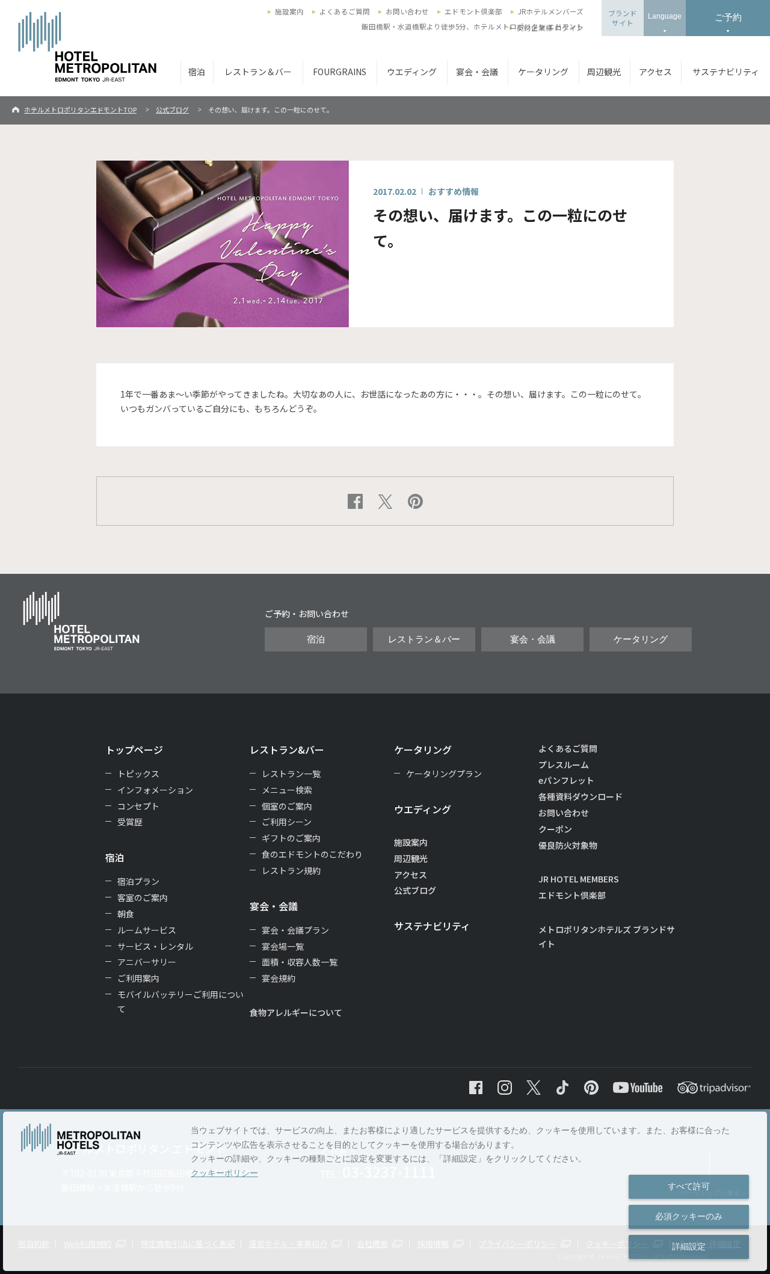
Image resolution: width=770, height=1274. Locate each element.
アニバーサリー (146, 962)
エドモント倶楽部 (473, 11)
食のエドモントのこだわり (312, 854)
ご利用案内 (138, 978)
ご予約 (728, 17)
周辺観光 (604, 72)
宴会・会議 (477, 72)
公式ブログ (172, 109)
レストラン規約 (291, 870)
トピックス (138, 774)
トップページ (134, 749)
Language (665, 16)
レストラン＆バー (258, 72)
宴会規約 (278, 978)
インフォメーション (155, 790)
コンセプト (138, 806)
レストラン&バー (287, 749)
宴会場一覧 (283, 946)
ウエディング (412, 72)
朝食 (125, 914)
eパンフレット (566, 780)
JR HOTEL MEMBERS (578, 879)
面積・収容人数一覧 (299, 962)
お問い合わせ (407, 11)
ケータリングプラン (444, 774)
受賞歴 (130, 822)
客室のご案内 (142, 897)
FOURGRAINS (339, 72)
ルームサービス (146, 930)
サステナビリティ (725, 72)
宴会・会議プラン (295, 930)
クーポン (555, 829)
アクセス (655, 72)
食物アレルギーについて (296, 1012)
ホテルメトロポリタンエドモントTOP (80, 109)
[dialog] (385, 1191)
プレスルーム (563, 765)
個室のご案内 (287, 806)
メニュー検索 (287, 790)
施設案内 (289, 11)
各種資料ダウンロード (580, 796)
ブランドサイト (622, 18)
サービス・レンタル (155, 946)
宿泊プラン (138, 881)
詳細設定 (689, 1246)
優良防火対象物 (567, 845)
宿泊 (196, 72)
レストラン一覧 (291, 774)
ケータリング (543, 72)
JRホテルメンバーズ (551, 11)
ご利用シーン (287, 822)
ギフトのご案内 (291, 838)
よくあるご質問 (344, 11)
